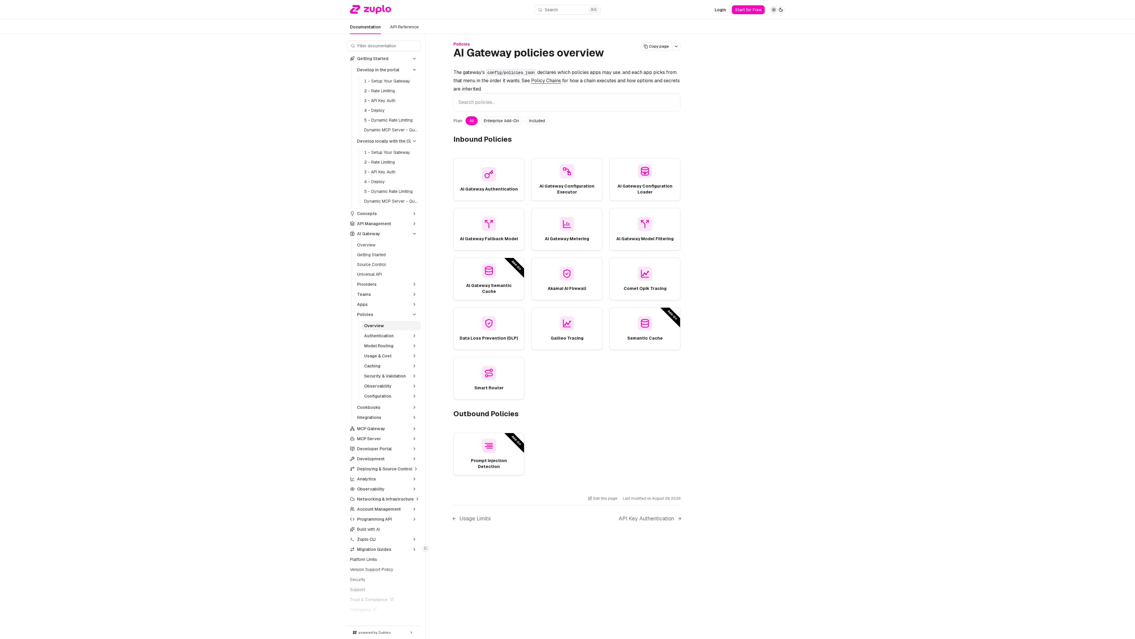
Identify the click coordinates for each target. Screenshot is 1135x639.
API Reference (404, 27)
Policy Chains (546, 81)
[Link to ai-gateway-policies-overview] (611, 54)
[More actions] (676, 46)
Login (720, 9)
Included (537, 120)
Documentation (365, 27)
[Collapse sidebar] (425, 548)
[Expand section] (414, 213)
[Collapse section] (414, 58)
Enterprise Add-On (501, 120)
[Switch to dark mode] (777, 10)
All (471, 120)
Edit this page (605, 498)
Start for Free (748, 9)
